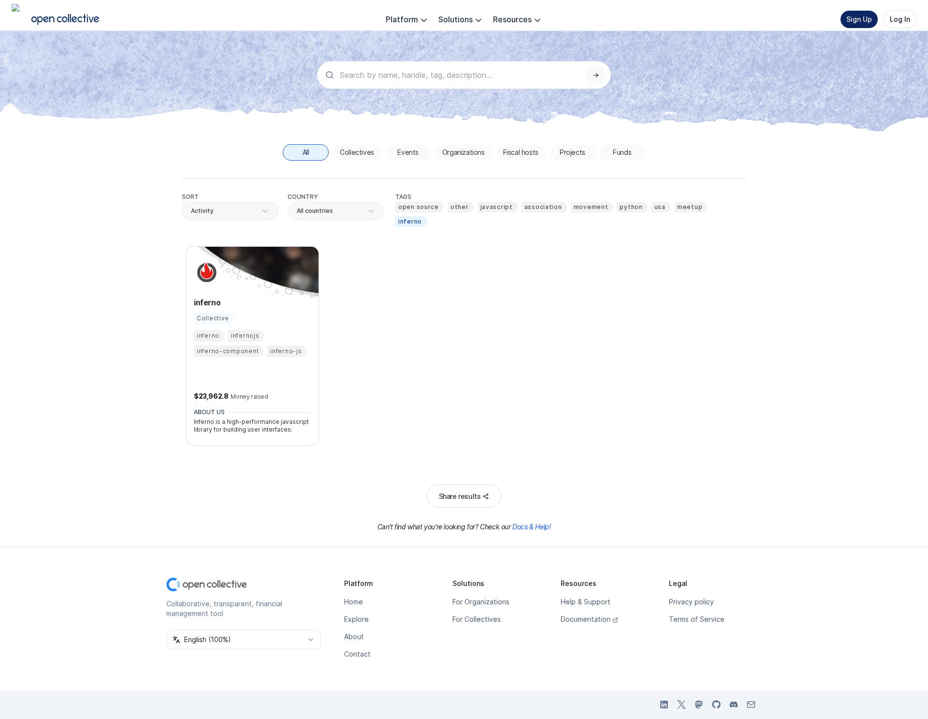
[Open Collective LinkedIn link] (664, 704)
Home (353, 602)
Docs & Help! (531, 527)
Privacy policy (691, 602)
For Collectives (476, 619)
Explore (356, 619)
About (354, 636)
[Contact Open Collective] (751, 704)
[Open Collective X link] (681, 704)
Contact (357, 654)
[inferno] (205, 272)
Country (303, 196)
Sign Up (859, 19)
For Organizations (480, 602)
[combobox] (297, 211)
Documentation (585, 619)
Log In (900, 19)
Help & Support (585, 602)
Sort (190, 196)
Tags (403, 196)
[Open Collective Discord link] (733, 704)
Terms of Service (697, 619)
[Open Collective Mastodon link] (699, 704)
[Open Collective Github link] (716, 704)
